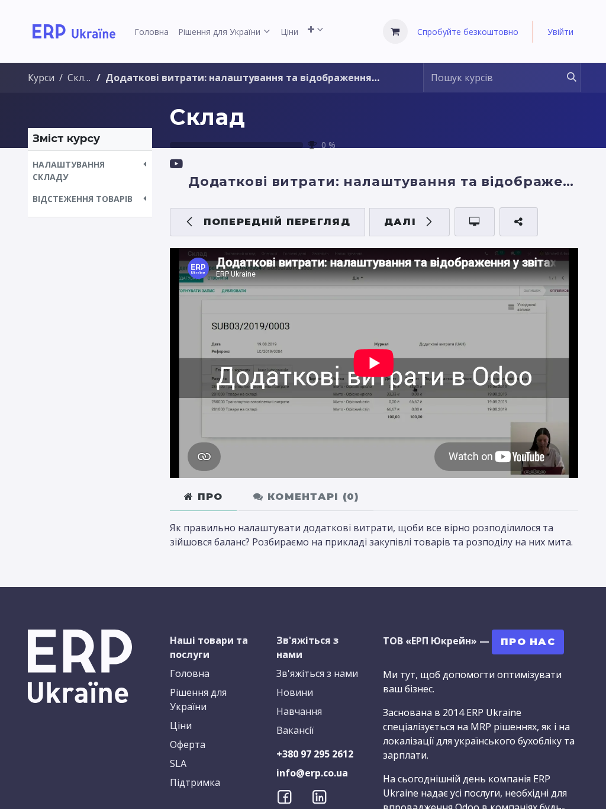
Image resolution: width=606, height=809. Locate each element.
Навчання (299, 711)
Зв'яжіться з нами (317, 673)
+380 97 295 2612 (314, 753)
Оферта (187, 744)
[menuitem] (151, 32)
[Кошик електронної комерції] (395, 31)
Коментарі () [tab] (311, 496)
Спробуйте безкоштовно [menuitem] (467, 31)
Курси (41, 77)
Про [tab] (208, 496)
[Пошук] (566, 77)
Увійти (560, 31)
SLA (178, 763)
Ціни (181, 725)
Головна (189, 673)
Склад (208, 117)
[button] (90, 170)
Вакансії (295, 730)
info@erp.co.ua (312, 772)
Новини (294, 692)
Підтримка (195, 782)
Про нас (528, 641)
